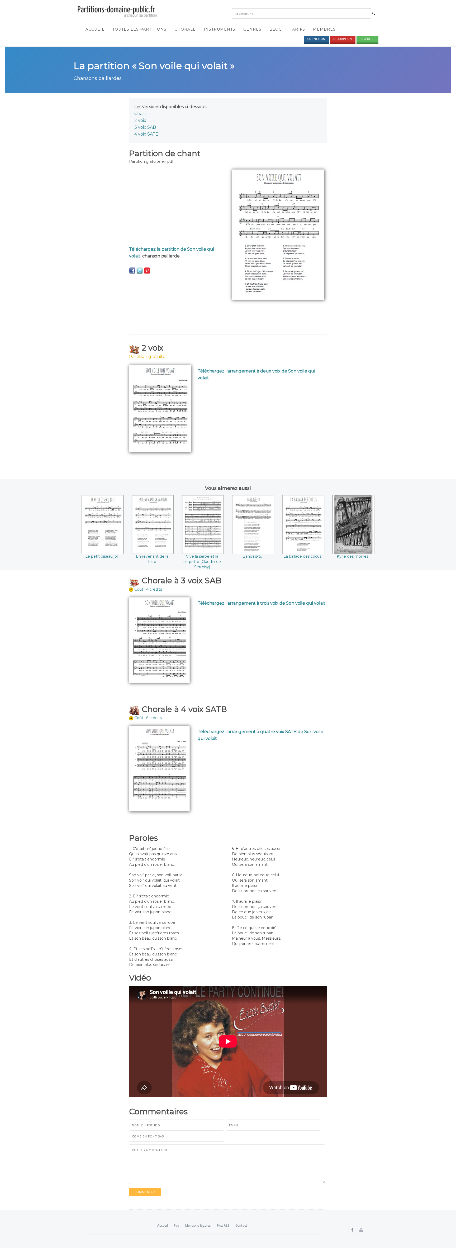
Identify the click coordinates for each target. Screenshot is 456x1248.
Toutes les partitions (139, 29)
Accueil (95, 29)
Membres (324, 29)
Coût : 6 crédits (148, 717)
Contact (241, 1225)
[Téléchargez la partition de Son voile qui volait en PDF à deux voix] (160, 408)
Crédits (367, 38)
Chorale (185, 29)
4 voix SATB (146, 134)
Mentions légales (198, 1225)
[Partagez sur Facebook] (132, 270)
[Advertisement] (176, 206)
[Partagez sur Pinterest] (147, 270)
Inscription (342, 38)
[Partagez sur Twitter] (139, 270)
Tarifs (297, 29)
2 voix (140, 120)
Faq (176, 1225)
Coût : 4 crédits (148, 589)
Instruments (219, 29)
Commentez (145, 1192)
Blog (275, 29)
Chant (140, 113)
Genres (252, 29)
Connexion (316, 38)
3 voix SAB (145, 127)
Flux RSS (223, 1225)
